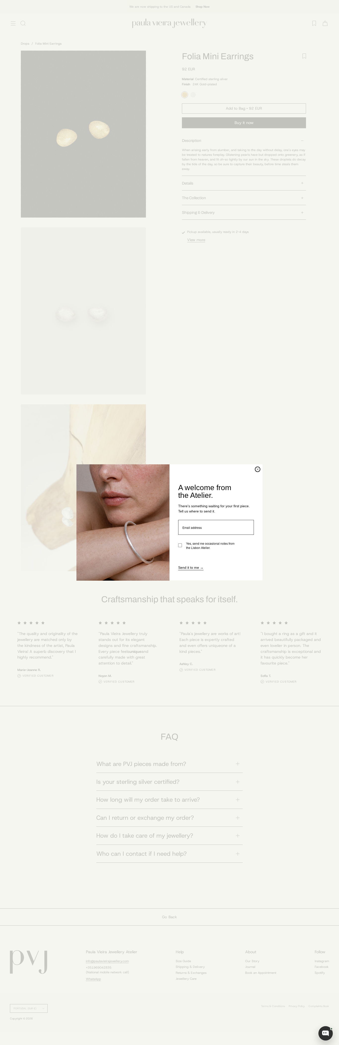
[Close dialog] (257, 469)
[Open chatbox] (325, 1033)
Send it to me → (190, 568)
